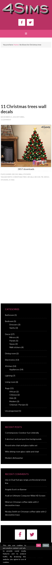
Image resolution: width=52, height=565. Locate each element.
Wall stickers (24, 174)
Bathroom (9, 315)
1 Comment (6, 120)
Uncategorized (11, 411)
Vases (12, 344)
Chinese (13, 395)
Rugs (7, 388)
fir (42, 177)
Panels (12, 340)
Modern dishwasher (14, 458)
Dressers (13, 324)
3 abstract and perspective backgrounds (23, 439)
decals (30, 177)
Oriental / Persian (17, 404)
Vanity (12, 328)
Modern (12, 401)
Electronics (10, 360)
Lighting (8, 375)
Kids (11, 398)
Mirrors (12, 337)
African (12, 391)
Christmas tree (20, 177)
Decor (15, 174)
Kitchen (8, 366)
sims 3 (46, 177)
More (46, 545)
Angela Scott (11, 489)
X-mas (11, 180)
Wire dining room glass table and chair (22, 451)
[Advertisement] (26, 78)
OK (38, 545)
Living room (10, 382)
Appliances (14, 369)
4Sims (26, 10)
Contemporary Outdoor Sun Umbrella (22, 432)
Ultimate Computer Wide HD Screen (29, 495)
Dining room (10, 353)
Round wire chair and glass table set (21, 445)
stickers (4, 180)
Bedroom (9, 321)
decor (37, 177)
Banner (23, 489)
